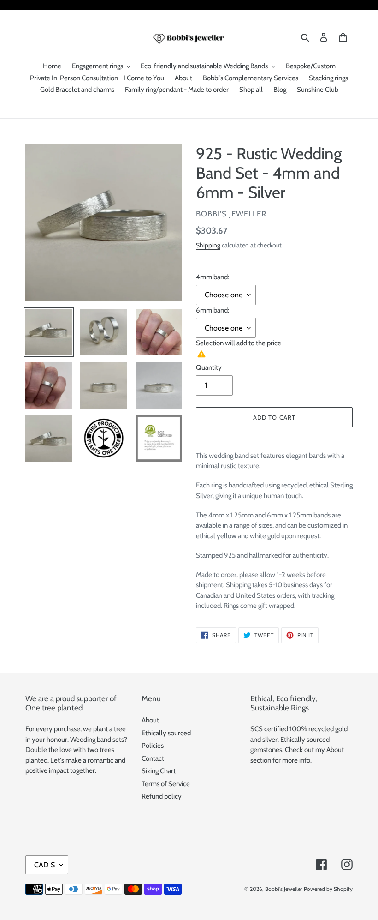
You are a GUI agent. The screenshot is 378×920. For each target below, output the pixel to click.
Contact (153, 758)
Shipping (208, 245)
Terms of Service (166, 784)
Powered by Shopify (328, 888)
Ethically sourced (166, 733)
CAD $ (44, 864)
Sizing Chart (159, 771)
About (150, 720)
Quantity (209, 367)
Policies (153, 745)
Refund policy (162, 796)
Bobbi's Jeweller (283, 888)
